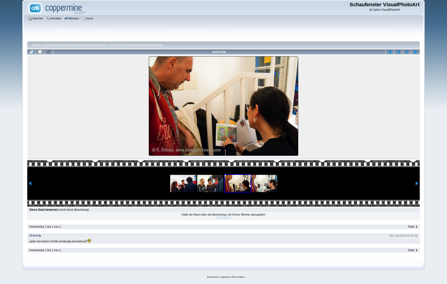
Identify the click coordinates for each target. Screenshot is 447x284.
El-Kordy (35, 235)
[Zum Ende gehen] (415, 51)
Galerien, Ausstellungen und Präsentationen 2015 (75, 45)
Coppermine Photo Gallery (232, 277)
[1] (217, 218)
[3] (223, 218)
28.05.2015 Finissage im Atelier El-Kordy (136, 45)
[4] (226, 218)
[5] (229, 218)
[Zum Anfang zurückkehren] (390, 51)
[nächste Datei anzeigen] (407, 51)
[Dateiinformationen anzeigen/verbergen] (40, 51)
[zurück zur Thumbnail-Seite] (31, 51)
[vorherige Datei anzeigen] (398, 51)
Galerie (36, 45)
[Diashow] (48, 51)
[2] (220, 218)
